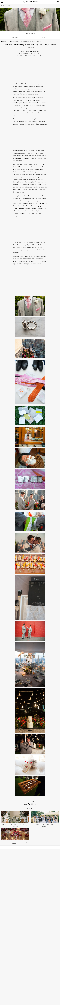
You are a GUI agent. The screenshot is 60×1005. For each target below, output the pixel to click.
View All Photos (30, 33)
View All (30, 808)
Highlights (45, 37)
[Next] (56, 20)
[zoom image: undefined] (30, 306)
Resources (15, 37)
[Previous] (3, 20)
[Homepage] (30, 2)
